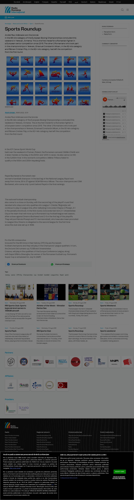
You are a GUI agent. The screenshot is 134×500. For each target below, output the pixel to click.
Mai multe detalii (15, 468)
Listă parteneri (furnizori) (68, 478)
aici (53, 484)
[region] (67, 476)
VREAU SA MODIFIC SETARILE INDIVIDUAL (119, 477)
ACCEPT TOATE (119, 471)
